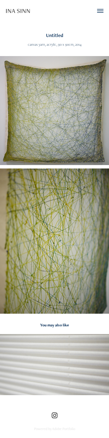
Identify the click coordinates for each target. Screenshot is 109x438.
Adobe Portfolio (63, 428)
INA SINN (18, 11)
